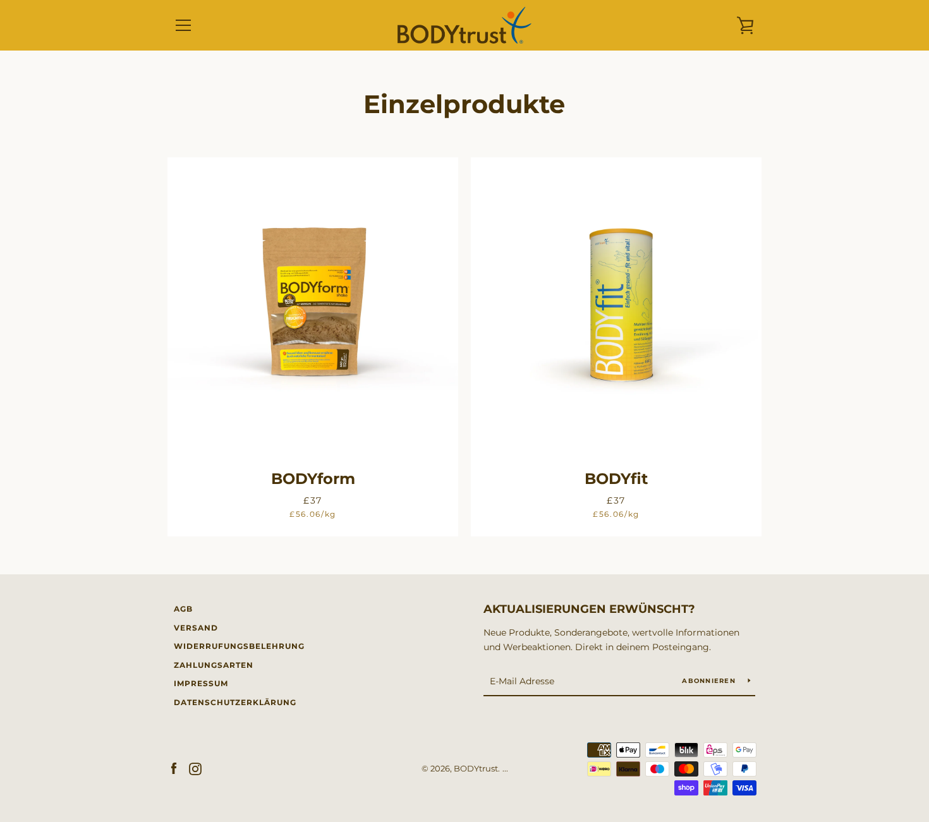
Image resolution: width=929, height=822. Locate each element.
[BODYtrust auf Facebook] (173, 768)
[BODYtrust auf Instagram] (195, 768)
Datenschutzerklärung (235, 702)
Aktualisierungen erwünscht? (589, 609)
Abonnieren (710, 681)
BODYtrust (476, 768)
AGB (183, 608)
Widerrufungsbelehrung (239, 646)
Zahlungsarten (213, 665)
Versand (196, 627)
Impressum (201, 683)
